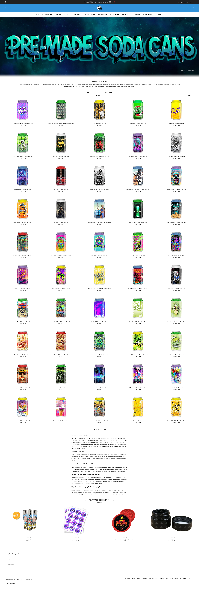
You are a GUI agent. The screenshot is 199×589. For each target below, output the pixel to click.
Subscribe (10, 564)
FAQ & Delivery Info (148, 14)
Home (37, 14)
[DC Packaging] (99, 8)
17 (100, 429)
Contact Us (160, 14)
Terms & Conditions (163, 578)
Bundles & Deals (126, 14)
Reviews (133, 578)
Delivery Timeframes (187, 70)
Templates (137, 14)
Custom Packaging (47, 14)
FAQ (150, 578)
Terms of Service (174, 578)
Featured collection (99, 500)
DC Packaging (11, 583)
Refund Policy (183, 578)
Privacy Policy (191, 578)
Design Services (102, 14)
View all (99, 502)
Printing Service (114, 14)
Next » (105, 429)
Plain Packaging (75, 14)
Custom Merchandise (89, 14)
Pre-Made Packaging (62, 14)
